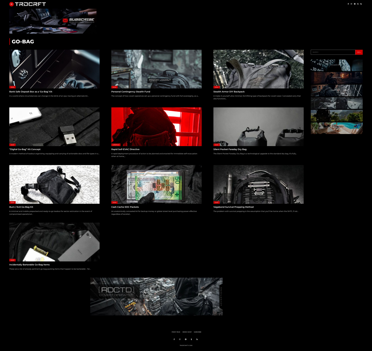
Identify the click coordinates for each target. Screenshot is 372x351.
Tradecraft (336, 65)
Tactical (337, 90)
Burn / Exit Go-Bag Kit (21, 207)
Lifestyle (116, 145)
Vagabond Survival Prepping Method (233, 207)
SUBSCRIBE (197, 332)
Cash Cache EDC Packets (125, 207)
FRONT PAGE (176, 332)
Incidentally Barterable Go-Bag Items (29, 264)
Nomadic (337, 115)
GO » (359, 52)
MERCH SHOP (187, 332)
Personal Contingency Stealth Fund (130, 91)
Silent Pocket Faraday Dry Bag (230, 149)
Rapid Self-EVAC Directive (125, 149)
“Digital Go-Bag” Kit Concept (24, 149)
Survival (337, 77)
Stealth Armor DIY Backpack (229, 91)
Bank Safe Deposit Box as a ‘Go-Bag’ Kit (30, 91)
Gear (12, 87)
